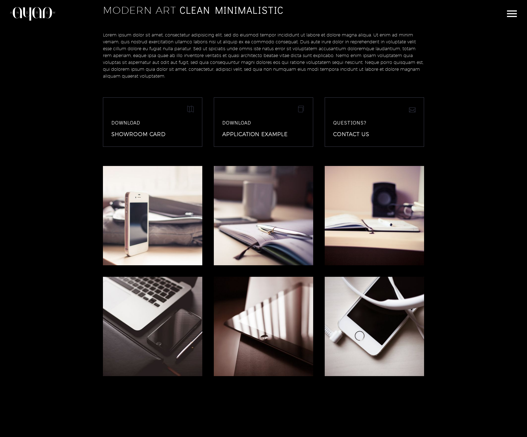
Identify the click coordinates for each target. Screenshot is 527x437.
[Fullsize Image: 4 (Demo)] (263, 326)
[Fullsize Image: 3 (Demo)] (374, 326)
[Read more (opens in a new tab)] (152, 122)
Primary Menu (512, 14)
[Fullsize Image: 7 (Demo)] (263, 215)
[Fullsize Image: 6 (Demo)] (374, 215)
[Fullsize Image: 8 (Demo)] (152, 215)
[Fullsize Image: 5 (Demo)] (152, 326)
